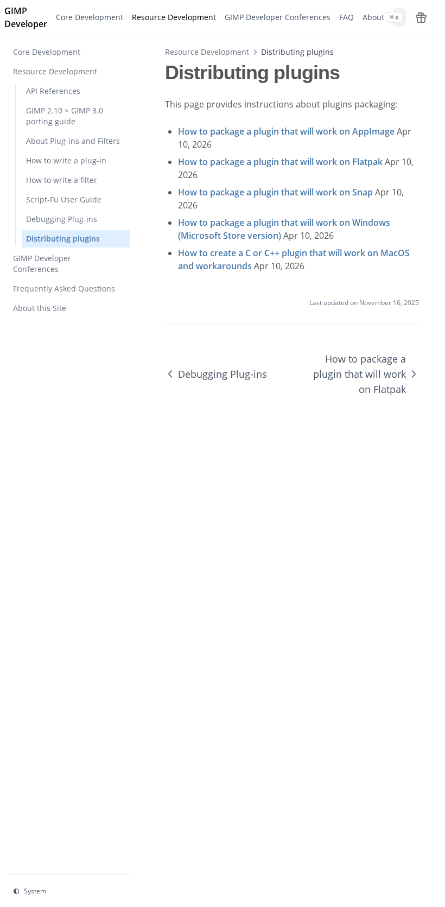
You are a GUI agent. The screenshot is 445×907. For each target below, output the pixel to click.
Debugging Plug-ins (222, 373)
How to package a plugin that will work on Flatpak (359, 374)
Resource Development (207, 52)
